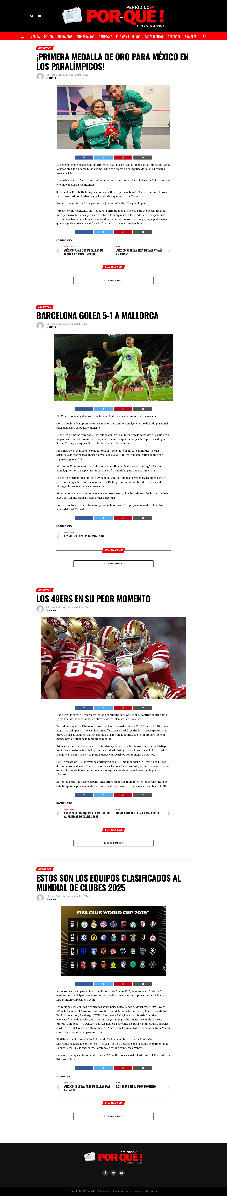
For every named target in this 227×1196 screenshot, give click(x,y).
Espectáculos (154, 36)
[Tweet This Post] (103, 158)
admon (52, 78)
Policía (49, 36)
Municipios (65, 36)
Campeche (105, 36)
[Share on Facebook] (84, 158)
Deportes (174, 36)
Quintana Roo (86, 36)
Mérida (35, 36)
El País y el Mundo (128, 36)
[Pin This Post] (123, 158)
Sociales (190, 36)
